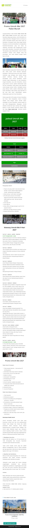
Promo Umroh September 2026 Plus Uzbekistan (14, 515)
